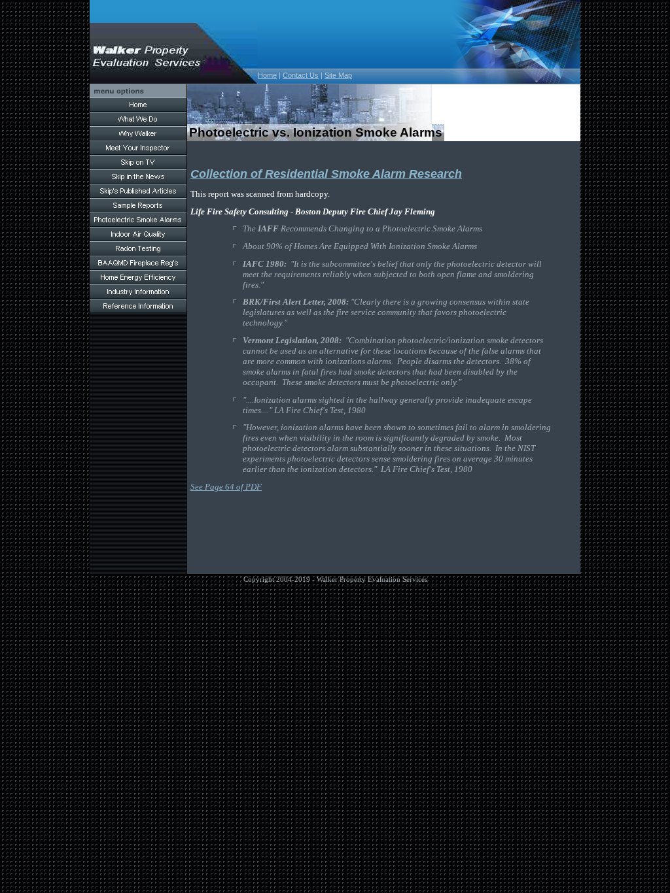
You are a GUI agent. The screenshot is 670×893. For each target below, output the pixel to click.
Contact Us (301, 75)
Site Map (338, 75)
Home (267, 75)
